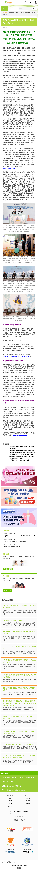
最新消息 (10, 806)
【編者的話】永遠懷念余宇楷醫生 (11, 786)
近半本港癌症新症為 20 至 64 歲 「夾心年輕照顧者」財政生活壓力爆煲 (19, 732)
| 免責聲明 (24, 865)
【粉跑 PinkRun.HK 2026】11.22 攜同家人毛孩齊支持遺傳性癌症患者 (19, 536)
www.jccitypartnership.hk (10, 168)
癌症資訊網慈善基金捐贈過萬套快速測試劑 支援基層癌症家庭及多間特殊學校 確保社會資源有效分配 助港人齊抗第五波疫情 (22, 452)
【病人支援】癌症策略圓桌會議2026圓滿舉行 (14, 790)
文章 (10, 798)
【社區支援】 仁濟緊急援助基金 (19, 460)
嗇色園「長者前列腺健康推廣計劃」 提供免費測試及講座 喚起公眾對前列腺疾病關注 (19, 756)
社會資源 (5, 12)
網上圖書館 (28, 795)
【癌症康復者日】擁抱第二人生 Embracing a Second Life (18, 777)
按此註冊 (8, 590)
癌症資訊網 (10, 795)
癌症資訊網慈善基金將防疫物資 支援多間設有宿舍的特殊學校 (19, 689)
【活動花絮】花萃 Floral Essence (11, 781)
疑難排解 (10, 801)
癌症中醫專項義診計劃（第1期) (12, 546)
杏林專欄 (10, 803)
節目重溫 (28, 798)
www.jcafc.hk (6, 356)
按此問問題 (9, 569)
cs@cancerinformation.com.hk (20, 814)
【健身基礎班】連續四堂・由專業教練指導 (15, 541)
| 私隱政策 (13, 865)
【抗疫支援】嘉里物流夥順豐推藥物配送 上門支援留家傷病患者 (20, 661)
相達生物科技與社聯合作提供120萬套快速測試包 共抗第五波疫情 (19, 676)
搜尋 (34, 8)
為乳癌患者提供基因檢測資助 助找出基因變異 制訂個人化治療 (19, 633)
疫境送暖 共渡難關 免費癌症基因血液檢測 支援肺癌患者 (19, 648)
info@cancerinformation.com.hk (20, 811)
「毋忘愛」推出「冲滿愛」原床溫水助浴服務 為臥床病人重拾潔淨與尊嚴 (20, 607)
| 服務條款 (19, 865)
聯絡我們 (28, 803)
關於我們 (28, 801)
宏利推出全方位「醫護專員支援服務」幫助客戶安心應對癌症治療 (20, 717)
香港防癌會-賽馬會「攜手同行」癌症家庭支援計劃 (18, 744)
